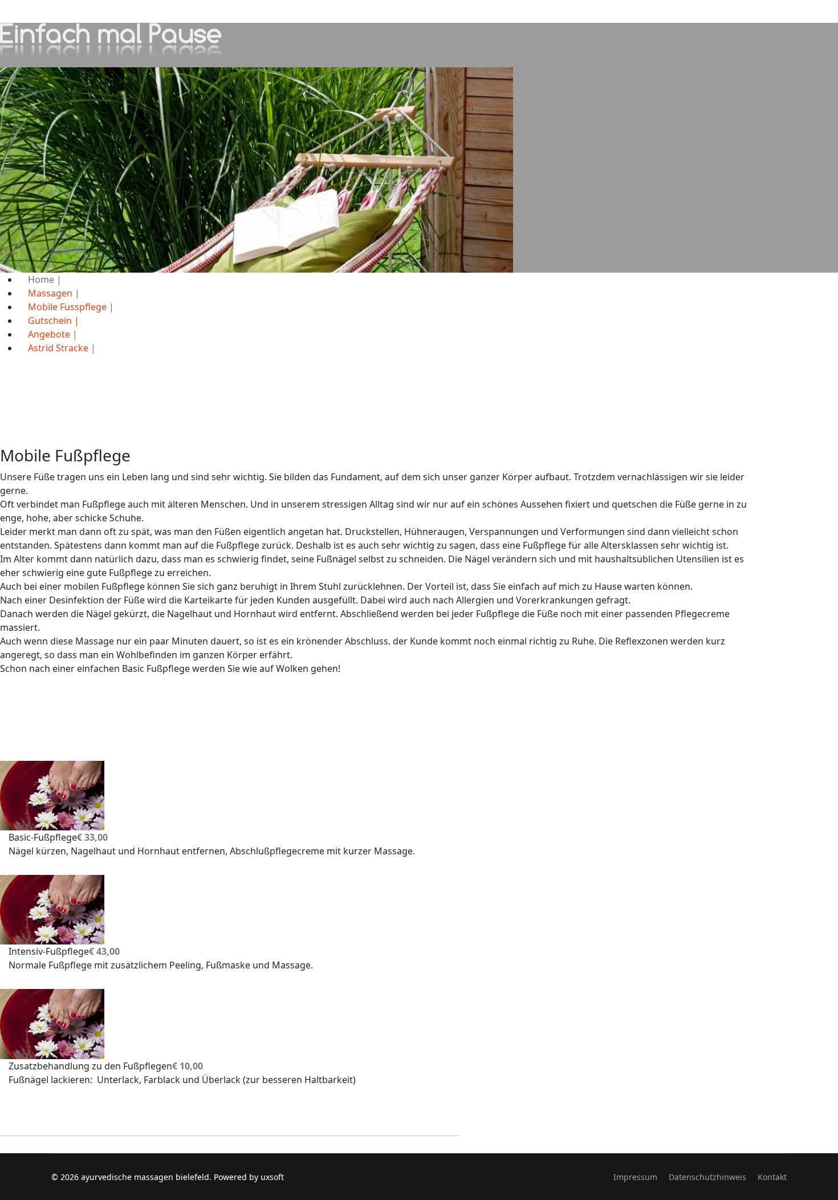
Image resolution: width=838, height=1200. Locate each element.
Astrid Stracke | (62, 348)
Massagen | (54, 293)
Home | (45, 279)
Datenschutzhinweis (707, 1176)
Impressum (635, 1176)
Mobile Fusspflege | (71, 307)
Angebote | (53, 334)
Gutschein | (53, 320)
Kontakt (772, 1176)
